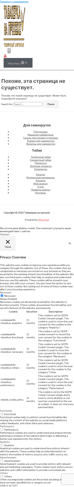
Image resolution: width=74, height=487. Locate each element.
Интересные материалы (40, 177)
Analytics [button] (5, 441)
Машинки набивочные (41, 134)
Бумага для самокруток (40, 140)
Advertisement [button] (8, 457)
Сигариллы (40, 169)
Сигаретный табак (40, 159)
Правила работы (40, 189)
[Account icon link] (5, 56)
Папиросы (41, 162)
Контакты (40, 192)
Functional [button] (6, 410)
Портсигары (41, 131)
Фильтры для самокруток (40, 143)
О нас (40, 186)
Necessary (10, 295)
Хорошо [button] (4, 234)
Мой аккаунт (40, 183)
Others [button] (4, 472)
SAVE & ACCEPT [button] (9, 485)
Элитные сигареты (41, 166)
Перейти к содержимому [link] (14, 1)
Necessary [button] (5, 292)
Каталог (40, 174)
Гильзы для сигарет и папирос (40, 137)
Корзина (40, 180)
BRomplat (43, 219)
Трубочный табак (41, 156)
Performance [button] (7, 426)
